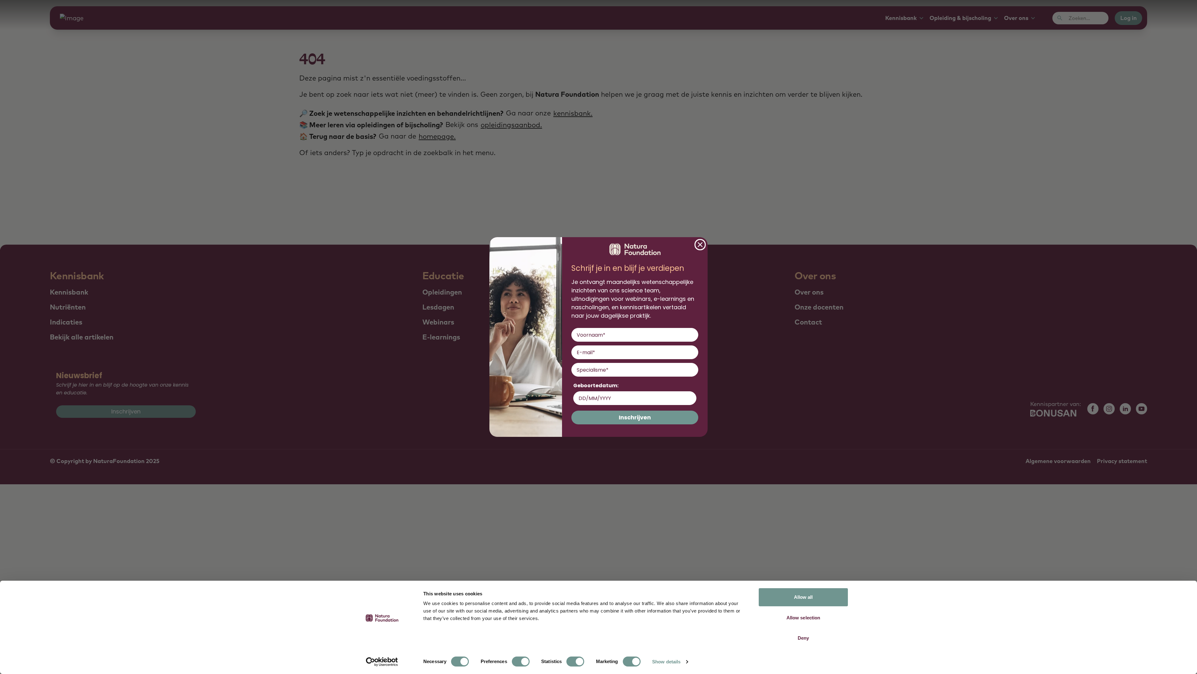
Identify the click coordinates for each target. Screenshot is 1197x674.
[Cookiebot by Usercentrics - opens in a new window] (382, 662)
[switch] (521, 662)
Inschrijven (635, 417)
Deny (803, 638)
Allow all (803, 597)
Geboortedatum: (595, 385)
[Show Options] (692, 369)
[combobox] (633, 369)
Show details (666, 661)
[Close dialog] (700, 245)
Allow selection (803, 617)
